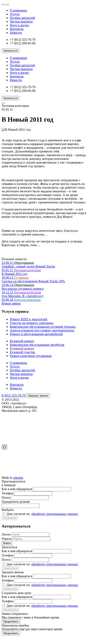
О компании (18, 10)
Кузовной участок (22, 352)
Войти (7, 543)
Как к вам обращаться (17, 489)
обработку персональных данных (54, 514)
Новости (16, 32)
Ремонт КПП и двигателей (28, 319)
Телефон (8, 493)
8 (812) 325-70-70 (13, 395)
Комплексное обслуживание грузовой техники (43, 326)
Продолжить (11, 621)
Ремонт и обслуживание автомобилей (36, 334)
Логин (6, 534)
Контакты (17, 29)
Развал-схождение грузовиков (31, 356)
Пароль (7, 538)
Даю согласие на (42, 514)
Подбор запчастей (22, 18)
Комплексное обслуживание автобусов (37, 344)
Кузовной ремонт (22, 341)
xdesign (18, 477)
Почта (6, 497)
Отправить (9, 517)
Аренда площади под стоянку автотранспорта (42, 330)
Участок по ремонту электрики (31, 323)
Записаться (10, 50)
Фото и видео (19, 25)
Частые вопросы (21, 21)
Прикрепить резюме (16, 505)
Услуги (15, 14)
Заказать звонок (38, 395)
